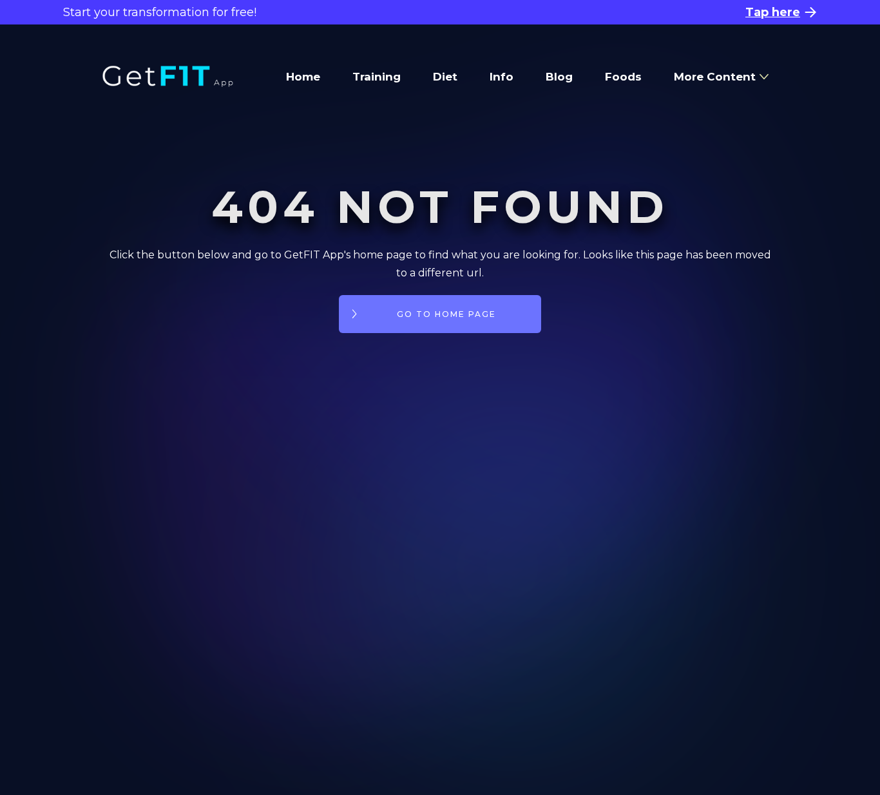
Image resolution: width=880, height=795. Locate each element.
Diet (445, 76)
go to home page (446, 314)
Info (501, 76)
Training (376, 76)
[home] (167, 77)
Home (303, 76)
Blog (559, 76)
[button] (721, 76)
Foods (623, 76)
